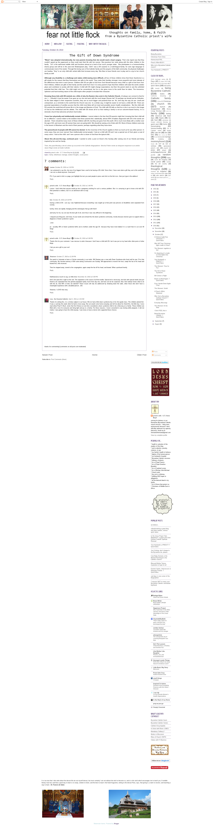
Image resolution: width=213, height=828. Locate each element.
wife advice (160, 175)
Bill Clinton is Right (160, 276)
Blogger (116, 823)
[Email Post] (83, 152)
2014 (155, 213)
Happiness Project (159, 608)
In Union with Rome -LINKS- (160, 728)
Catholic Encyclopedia (158, 726)
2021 (155, 192)
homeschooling (156, 128)
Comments (157, 355)
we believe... (155, 525)
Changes (156, 680)
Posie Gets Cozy (159, 673)
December (158, 228)
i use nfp (156, 693)
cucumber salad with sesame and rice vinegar (160, 630)
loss (169, 135)
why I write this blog (97, 44)
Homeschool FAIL (156, 59)
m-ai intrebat (158, 137)
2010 (155, 226)
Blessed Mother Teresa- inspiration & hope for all (158, 564)
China (159, 101)
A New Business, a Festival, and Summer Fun (161, 646)
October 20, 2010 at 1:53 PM (64, 167)
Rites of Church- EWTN (158, 737)
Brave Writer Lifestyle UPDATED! (159, 603)
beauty (157, 88)
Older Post (141, 355)
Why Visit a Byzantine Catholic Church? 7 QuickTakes (161, 297)
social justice (84, 155)
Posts (155, 351)
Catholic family (161, 98)
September (158, 321)
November (158, 231)
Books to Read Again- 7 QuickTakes (162, 279)
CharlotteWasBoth (159, 619)
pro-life (153, 155)
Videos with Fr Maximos (158, 740)
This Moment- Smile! (161, 288)
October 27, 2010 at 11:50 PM (66, 256)
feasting (80, 44)
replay (169, 157)
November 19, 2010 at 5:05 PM (88, 277)
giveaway (165, 120)
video (166, 173)
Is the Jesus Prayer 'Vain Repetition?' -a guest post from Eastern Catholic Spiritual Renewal (161, 538)
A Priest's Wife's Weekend (159, 292)
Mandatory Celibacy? (157, 731)
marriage (64, 155)
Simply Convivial (159, 707)
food (156, 120)
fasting (69, 44)
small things (157, 678)
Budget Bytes (157, 595)
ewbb (167, 111)
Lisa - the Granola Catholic (59, 299)
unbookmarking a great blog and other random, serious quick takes (160, 530)
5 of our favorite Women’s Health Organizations (161, 695)
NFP (160, 144)
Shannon (53, 256)
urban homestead (156, 173)
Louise (52, 167)
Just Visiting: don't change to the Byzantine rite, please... (160, 551)
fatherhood (57, 155)
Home (94, 355)
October (157, 234)
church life (164, 103)
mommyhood (158, 141)
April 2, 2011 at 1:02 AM (76, 299)
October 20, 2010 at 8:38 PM (83, 238)
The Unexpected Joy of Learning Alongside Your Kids (160, 638)
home (47, 44)
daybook (162, 107)
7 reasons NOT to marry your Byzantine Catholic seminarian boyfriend (160, 583)
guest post (155, 124)
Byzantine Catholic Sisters (159, 723)
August (157, 324)
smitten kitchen (158, 628)
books (162, 94)
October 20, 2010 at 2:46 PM (83, 185)
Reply (51, 179)
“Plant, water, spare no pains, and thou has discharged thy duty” (160, 622)
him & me (58, 44)
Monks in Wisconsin (157, 734)
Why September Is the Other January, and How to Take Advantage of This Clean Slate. (161, 612)
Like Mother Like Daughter (159, 652)
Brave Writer (157, 601)
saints (156, 159)
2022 (155, 189)
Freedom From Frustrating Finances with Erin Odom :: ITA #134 (161, 687)
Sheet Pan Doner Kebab (160, 597)
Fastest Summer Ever (159, 674)
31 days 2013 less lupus (160, 83)
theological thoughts (156, 167)
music (152, 144)
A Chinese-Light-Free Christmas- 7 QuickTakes (161, 238)
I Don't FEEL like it (160, 310)
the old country (161, 164)
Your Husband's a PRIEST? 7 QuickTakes (160, 261)
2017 (155, 204)
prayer (164, 150)
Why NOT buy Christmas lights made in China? (162, 244)
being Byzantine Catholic (161, 89)
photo (153, 150)
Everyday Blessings (160, 303)
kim (51, 200)
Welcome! (156, 669)
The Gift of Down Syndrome (159, 271)
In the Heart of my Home (161, 700)
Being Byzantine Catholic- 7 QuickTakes (159, 315)
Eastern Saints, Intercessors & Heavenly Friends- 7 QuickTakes (161, 570)
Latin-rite (157, 132)
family (51, 155)
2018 (155, 201)
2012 (155, 219)
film (170, 118)
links (152, 135)
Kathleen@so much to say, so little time (63, 277)
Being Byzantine (156, 54)
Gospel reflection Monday (159, 122)
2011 (155, 223)
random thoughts (73, 155)
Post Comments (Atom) (58, 359)
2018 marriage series (158, 79)
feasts (161, 118)
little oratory (162, 134)
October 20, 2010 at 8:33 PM (62, 200)
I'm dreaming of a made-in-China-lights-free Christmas (162, 254)
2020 (155, 195)
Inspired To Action (159, 684)
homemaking (155, 126)
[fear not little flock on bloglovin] (160, 762)
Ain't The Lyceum (159, 644)
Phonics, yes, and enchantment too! (158, 655)
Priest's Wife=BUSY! (157, 62)
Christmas (167, 101)
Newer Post (47, 355)
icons (169, 130)
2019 (155, 198)
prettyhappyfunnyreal (158, 152)
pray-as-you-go (158, 703)
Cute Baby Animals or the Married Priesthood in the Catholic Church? (159, 557)
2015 (155, 210)
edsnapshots (157, 635)
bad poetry (167, 85)
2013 (155, 216)
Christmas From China (158, 57)
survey (169, 162)
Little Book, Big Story (160, 667)
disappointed (155, 109)
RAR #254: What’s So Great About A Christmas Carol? (161, 663)
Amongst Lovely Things (161, 660)
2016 (155, 207)
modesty (161, 139)
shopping (164, 159)
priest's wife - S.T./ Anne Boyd (60, 185)
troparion (163, 171)
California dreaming (158, 96)
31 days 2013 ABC (165, 81)
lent (166, 132)
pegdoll (166, 148)
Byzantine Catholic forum (159, 720)
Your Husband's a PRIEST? (160, 70)
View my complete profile (159, 435)
